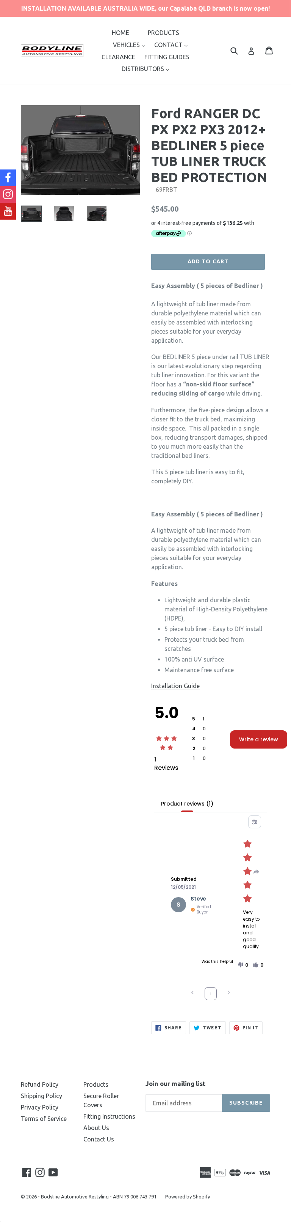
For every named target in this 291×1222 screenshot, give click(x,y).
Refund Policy (39, 1084)
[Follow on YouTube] (8, 211)
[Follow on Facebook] (8, 177)
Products (95, 1084)
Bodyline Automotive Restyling (75, 1196)
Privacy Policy (39, 1107)
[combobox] (238, 50)
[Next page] (229, 993)
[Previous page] (192, 993)
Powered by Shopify (187, 1196)
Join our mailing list (175, 1083)
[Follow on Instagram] (8, 194)
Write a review (258, 739)
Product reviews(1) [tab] (187, 803)
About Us (96, 1127)
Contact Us (98, 1139)
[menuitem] (120, 32)
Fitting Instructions (109, 1116)
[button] (243, 965)
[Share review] (256, 871)
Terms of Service (44, 1118)
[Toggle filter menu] (254, 821)
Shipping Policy (41, 1095)
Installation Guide (175, 685)
